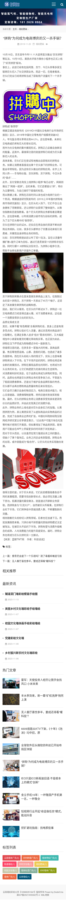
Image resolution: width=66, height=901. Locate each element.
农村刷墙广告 (30, 857)
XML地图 (45, 894)
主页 (15, 29)
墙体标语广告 (28, 870)
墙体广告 (9, 876)
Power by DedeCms (54, 891)
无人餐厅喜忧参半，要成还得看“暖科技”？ (34, 561)
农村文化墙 (25, 864)
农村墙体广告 (47, 870)
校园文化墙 (10, 870)
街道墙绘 (9, 864)
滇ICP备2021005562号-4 (28, 894)
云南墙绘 (24, 876)
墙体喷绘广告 (49, 857)
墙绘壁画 (23, 29)
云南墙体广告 (11, 857)
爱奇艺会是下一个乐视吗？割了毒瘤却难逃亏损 (37, 556)
